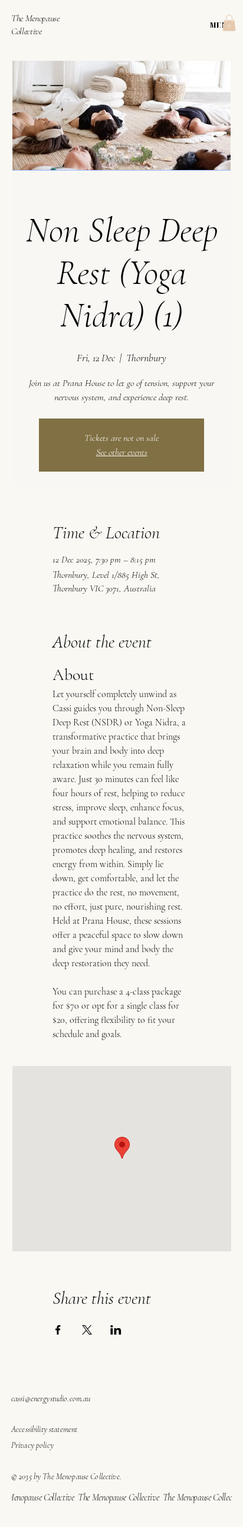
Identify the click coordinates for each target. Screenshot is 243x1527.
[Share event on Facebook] (58, 1330)
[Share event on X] (87, 1330)
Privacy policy (32, 1445)
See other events (121, 452)
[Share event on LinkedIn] (115, 1330)
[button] (229, 23)
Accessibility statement (44, 1429)
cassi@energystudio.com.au (51, 1399)
